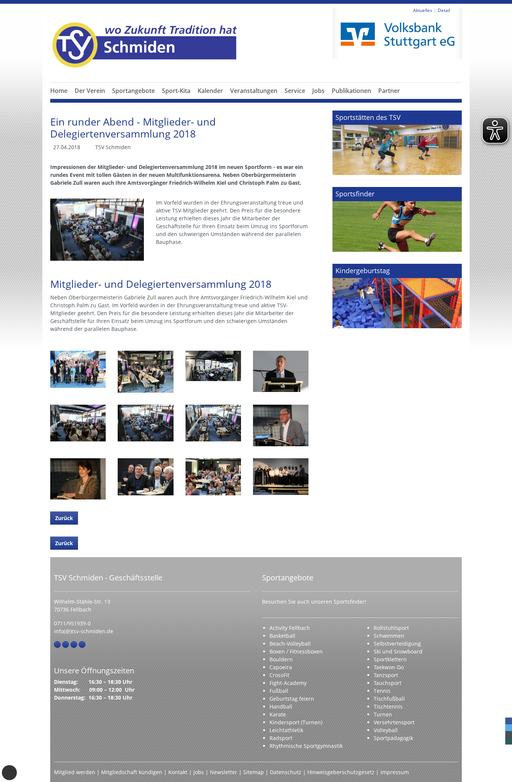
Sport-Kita (176, 91)
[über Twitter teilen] (508, 727)
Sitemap (253, 772)
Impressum (394, 772)
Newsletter (223, 772)
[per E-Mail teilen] (508, 734)
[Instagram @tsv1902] (65, 644)
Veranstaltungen (253, 91)
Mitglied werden (74, 772)
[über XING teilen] (508, 741)
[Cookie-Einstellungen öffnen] (9, 772)
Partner (389, 91)
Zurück (64, 518)
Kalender (210, 91)
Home (58, 91)
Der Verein (90, 91)
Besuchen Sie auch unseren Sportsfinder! (314, 601)
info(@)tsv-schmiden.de (83, 631)
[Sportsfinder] (397, 219)
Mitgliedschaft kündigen (131, 772)
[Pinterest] (73, 644)
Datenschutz (285, 772)
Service (294, 91)
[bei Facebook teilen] (508, 721)
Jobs (318, 91)
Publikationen (351, 91)
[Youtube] (82, 644)
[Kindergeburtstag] (397, 296)
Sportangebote (133, 91)
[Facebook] (57, 644)
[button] (90, 100)
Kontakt (177, 772)
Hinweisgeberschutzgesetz (340, 772)
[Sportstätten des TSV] (397, 143)
